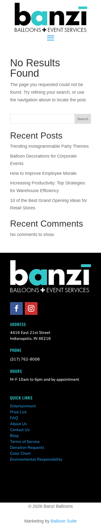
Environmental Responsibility (36, 459)
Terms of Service (25, 441)
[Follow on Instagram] (31, 308)
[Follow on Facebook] (16, 308)
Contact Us (20, 430)
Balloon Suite (64, 521)
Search (82, 119)
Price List (18, 412)
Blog (14, 435)
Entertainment (23, 406)
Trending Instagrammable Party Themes (49, 146)
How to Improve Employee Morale (43, 173)
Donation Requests (27, 447)
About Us (18, 424)
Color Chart (20, 453)
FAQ (14, 418)
